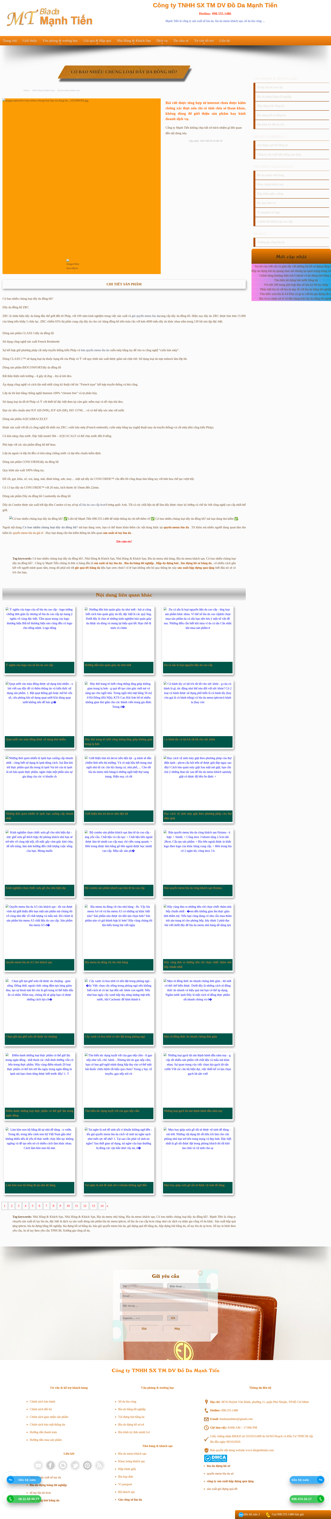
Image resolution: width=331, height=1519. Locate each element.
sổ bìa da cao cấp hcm (92, 504)
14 (101, 1206)
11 (76, 1206)
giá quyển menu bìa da (145, 316)
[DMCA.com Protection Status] (215, 1461)
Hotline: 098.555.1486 (215, 14)
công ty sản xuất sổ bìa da (198, 21)
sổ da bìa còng (253, 21)
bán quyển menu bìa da (95, 350)
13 (93, 1206)
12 (84, 1206)
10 (68, 1206)
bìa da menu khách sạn (229, 21)
